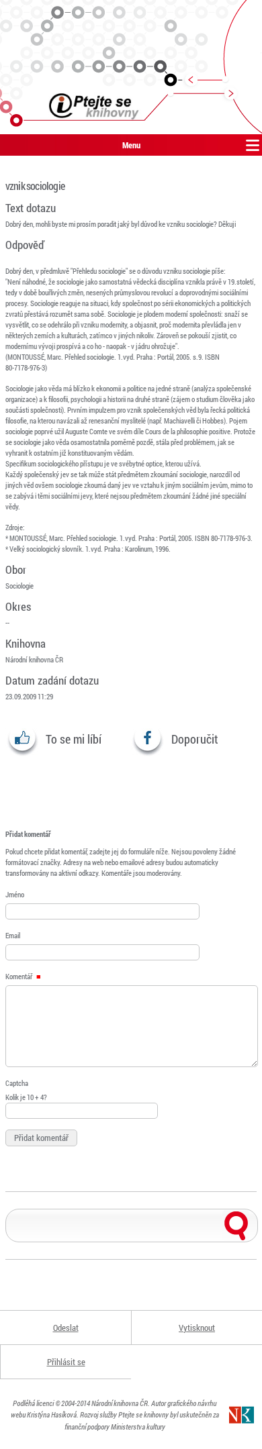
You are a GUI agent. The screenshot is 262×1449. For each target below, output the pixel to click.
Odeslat (66, 1327)
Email (12, 935)
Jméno (14, 894)
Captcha (16, 1083)
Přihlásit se (66, 1361)
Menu (131, 145)
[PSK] (131, 67)
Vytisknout (197, 1327)
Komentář (19, 976)
